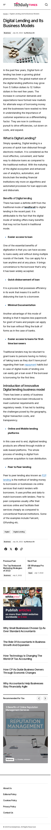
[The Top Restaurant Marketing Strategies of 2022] (14, 569)
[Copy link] (21, 549)
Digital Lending (18, 532)
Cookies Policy (10, 800)
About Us (7, 788)
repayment (30, 364)
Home (5, 14)
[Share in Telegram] (16, 549)
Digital (7, 532)
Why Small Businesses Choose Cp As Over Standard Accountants (24, 629)
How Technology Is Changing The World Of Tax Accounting (22, 657)
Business (7, 33)
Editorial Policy (9, 794)
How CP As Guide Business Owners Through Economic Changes (23, 671)
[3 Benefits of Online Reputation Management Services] (25, 733)
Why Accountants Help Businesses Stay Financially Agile (23, 685)
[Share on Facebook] (5, 549)
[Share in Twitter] (11, 549)
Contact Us (8, 812)
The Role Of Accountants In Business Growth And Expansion (24, 643)
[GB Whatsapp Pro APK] (37, 569)
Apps (30, 573)
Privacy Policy (9, 806)
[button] (4, 4)
